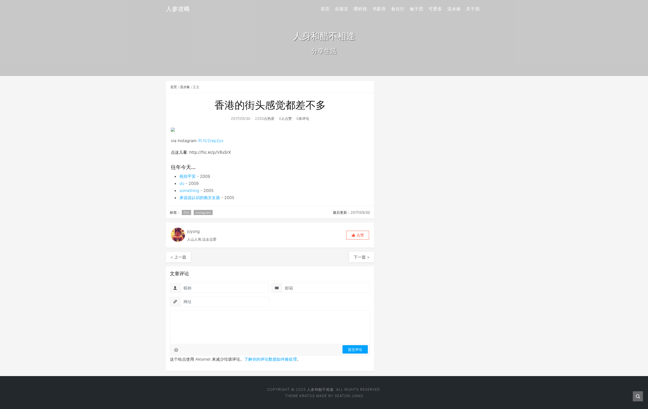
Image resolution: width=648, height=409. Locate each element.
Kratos (307, 396)
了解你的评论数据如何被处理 (270, 359)
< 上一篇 (178, 257)
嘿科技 (360, 8)
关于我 (473, 8)
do (181, 183)
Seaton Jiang (349, 396)
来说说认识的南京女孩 (199, 197)
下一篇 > (362, 257)
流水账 (454, 8)
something (189, 190)
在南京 (342, 8)
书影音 (379, 8)
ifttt (186, 212)
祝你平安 (187, 176)
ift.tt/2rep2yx (210, 140)
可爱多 (435, 8)
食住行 (398, 8)
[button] (357, 235)
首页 (325, 8)
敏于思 (416, 8)
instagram (203, 212)
